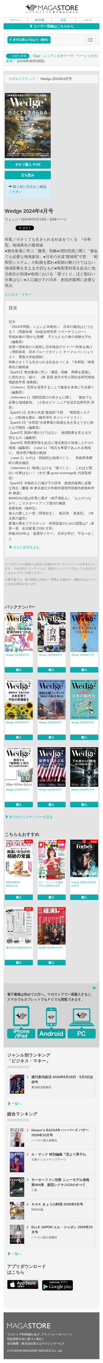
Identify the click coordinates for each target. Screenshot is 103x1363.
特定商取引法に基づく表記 (24, 1339)
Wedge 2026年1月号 (82, 789)
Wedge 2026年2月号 (50, 789)
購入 (19, 670)
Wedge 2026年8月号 (50, 655)
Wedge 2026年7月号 (82, 655)
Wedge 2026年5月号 (50, 722)
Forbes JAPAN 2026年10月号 (83, 884)
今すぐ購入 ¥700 (27, 164)
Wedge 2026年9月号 (17, 655)
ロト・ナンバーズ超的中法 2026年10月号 (51, 884)
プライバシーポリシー (55, 1334)
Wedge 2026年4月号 (82, 722)
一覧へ (16, 1104)
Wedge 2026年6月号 (17, 722)
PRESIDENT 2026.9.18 (13, 884)
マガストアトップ (21, 79)
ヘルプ (87, 20)
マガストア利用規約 (20, 1334)
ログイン (15, 20)
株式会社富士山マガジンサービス (43, 1343)
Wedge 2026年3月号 (17, 789)
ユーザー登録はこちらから (53, 26)
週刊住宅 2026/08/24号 (19, 947)
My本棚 (39, 20)
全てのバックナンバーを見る (30, 817)
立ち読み (27, 175)
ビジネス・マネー (18, 294)
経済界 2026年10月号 (51, 947)
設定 (63, 20)
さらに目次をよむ (26, 547)
